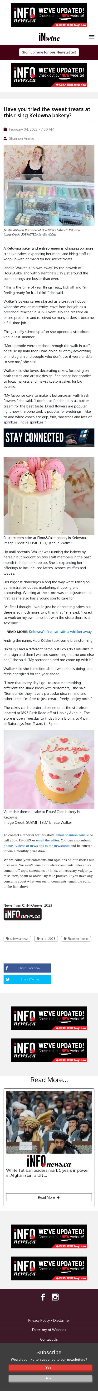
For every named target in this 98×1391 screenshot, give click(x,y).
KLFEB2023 (47, 939)
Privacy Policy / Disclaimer (49, 1320)
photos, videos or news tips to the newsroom (37, 846)
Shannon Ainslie (21, 138)
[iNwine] (91, 36)
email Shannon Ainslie (72, 835)
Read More (47, 1197)
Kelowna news (19, 939)
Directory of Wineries (49, 1329)
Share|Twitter (30, 979)
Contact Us (49, 1339)
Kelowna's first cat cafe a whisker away (60, 631)
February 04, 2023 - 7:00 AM (31, 129)
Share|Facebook (29, 968)
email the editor (47, 840)
